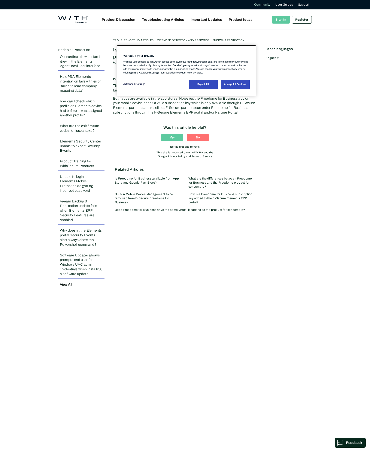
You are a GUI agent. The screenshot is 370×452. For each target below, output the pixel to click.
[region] (186, 70)
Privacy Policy (176, 156)
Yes (172, 137)
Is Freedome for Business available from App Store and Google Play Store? (147, 180)
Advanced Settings (134, 84)
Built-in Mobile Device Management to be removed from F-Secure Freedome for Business (144, 198)
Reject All (203, 84)
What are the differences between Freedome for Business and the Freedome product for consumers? (220, 182)
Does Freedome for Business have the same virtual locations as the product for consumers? (180, 209)
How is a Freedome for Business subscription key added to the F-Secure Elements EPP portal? (220, 198)
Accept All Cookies (235, 84)
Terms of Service (202, 156)
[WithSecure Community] (73, 19)
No (198, 137)
